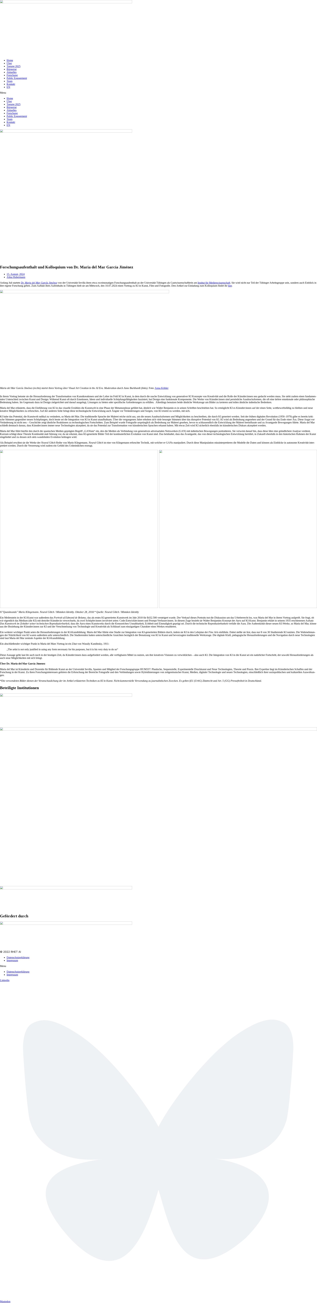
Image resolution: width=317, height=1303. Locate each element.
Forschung (12, 75)
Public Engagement (17, 78)
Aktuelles (12, 72)
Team (9, 81)
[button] (158, 92)
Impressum (12, 960)
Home (10, 60)
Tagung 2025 (13, 66)
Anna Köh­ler (161, 388)
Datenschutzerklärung (18, 957)
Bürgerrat (12, 69)
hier (230, 285)
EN (8, 87)
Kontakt (11, 84)
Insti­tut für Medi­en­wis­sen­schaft (214, 282)
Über (9, 63)
